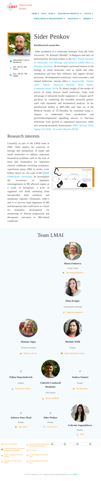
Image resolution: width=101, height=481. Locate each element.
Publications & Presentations (48, 19)
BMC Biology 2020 (83, 125)
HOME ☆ (35, 14)
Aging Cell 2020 (42, 129)
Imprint (87, 19)
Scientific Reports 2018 (65, 129)
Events (87, 14)
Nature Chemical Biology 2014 (63, 84)
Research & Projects (68, 14)
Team (50, 14)
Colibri (74, 474)
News (43, 14)
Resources (73, 19)
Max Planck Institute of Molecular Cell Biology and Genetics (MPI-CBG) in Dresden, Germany (64, 62)
